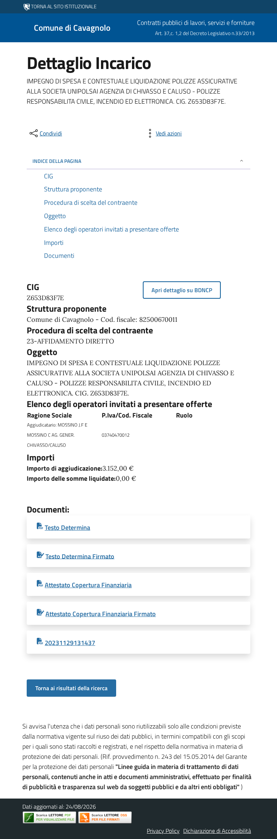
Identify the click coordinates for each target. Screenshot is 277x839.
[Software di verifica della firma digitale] (105, 817)
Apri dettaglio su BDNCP (181, 290)
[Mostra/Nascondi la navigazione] (8, 27)
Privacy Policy (163, 830)
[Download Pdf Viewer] (49, 817)
